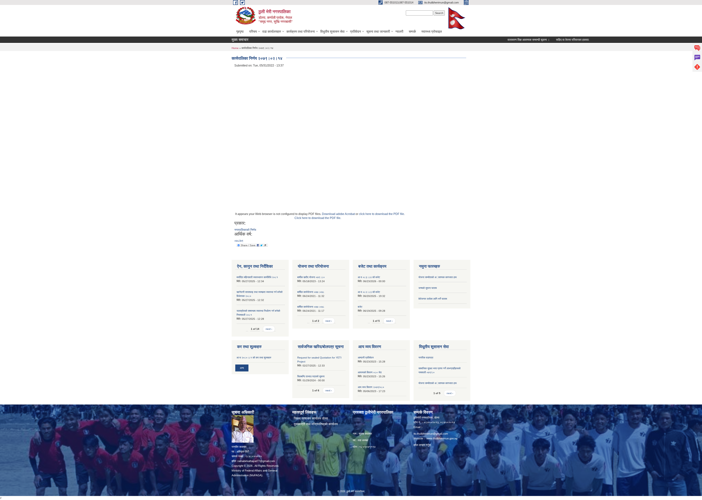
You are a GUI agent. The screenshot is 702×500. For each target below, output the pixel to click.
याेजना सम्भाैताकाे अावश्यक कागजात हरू (437, 277)
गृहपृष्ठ (240, 31)
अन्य (242, 368)
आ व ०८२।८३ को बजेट (369, 292)
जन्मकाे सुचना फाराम (427, 288)
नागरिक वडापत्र (425, 357)
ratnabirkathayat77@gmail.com (256, 461)
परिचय (253, 31)
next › (269, 328)
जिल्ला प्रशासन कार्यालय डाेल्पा (311, 418)
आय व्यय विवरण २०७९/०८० (371, 387)
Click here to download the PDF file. (318, 218)
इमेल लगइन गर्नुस (422, 444)
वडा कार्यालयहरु (271, 31)
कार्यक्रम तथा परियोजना (300, 31)
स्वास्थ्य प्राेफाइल (431, 31)
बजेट (360, 306)
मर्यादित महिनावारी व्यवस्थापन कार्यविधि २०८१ (257, 277)
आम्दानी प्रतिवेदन (366, 357)
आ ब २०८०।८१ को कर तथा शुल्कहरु (254, 357)
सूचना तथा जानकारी (378, 31)
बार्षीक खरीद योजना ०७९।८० (311, 277)
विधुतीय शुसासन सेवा (332, 31)
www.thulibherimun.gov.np (441, 438)
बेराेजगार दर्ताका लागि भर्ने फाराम (432, 298)
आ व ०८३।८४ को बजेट (369, 277)
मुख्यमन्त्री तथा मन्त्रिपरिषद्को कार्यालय (316, 424)
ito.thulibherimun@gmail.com (431, 433)
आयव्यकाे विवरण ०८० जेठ (370, 372)
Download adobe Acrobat (339, 213)
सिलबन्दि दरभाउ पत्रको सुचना (310, 376)
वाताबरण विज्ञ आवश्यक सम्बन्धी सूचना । (508, 39)
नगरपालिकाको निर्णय (245, 229)
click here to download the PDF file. (382, 213)
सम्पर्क (412, 31)
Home (235, 48)
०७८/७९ (238, 240)
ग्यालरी (399, 31)
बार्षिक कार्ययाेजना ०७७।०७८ (310, 292)
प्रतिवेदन (355, 31)
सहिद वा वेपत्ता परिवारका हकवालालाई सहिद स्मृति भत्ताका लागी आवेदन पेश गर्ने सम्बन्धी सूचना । (585, 39)
